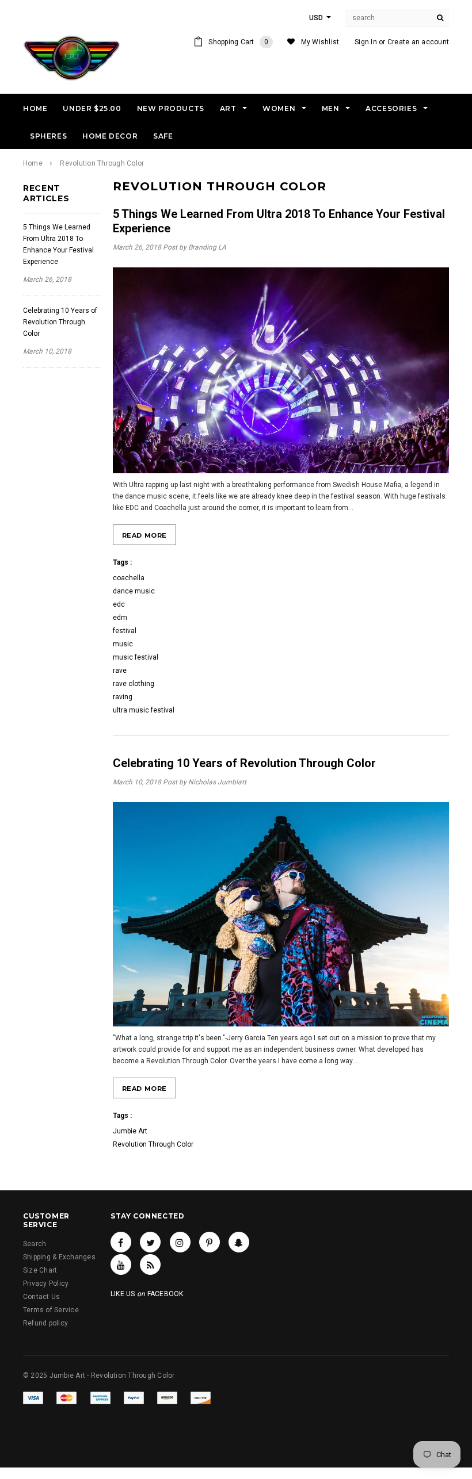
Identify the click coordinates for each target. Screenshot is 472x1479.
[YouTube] (121, 1264)
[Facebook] (121, 1242)
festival (124, 631)
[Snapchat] (239, 1242)
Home (33, 163)
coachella (128, 578)
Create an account (418, 42)
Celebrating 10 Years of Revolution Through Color (60, 322)
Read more (144, 535)
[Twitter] (150, 1242)
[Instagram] (180, 1242)
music (123, 644)
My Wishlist (320, 42)
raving (122, 697)
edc (119, 604)
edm (120, 618)
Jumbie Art (130, 1131)
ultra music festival (143, 710)
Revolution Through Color (153, 1144)
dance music (134, 591)
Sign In (366, 42)
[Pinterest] (209, 1242)
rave (120, 670)
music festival (135, 657)
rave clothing (133, 684)
